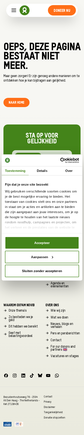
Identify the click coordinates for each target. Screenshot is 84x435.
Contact (48, 396)
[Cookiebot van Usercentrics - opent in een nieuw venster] (60, 160)
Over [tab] (69, 171)
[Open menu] (14, 10)
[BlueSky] (40, 375)
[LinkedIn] (23, 375)
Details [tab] (42, 171)
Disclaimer (49, 407)
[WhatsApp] (56, 375)
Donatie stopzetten (54, 417)
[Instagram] (14, 375)
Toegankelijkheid (53, 412)
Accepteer (42, 243)
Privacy (47, 402)
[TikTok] (31, 375)
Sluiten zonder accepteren (42, 271)
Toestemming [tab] (15, 171)
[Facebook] (6, 375)
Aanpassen (39, 257)
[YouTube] (48, 375)
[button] (62, 10)
